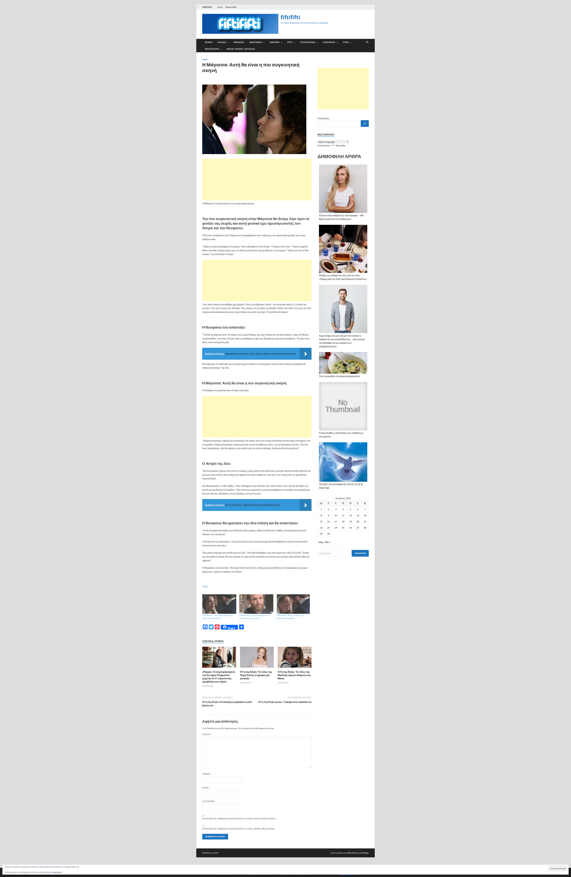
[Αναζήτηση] (365, 123)
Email (206, 787)
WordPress (353, 853)
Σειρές (205, 60)
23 (328, 527)
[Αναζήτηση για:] (343, 553)
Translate (340, 145)
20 (357, 521)
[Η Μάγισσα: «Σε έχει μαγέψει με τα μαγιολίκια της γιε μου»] (256, 604)
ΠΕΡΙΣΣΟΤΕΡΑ (212, 49)
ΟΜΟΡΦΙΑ (274, 42)
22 (321, 527)
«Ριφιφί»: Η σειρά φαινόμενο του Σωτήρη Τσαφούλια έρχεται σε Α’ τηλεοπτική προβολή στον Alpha (218, 676)
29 (321, 533)
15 (321, 521)
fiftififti (290, 17)
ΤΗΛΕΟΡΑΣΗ (329, 42)
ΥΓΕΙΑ (346, 42)
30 (328, 533)
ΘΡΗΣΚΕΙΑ (239, 42)
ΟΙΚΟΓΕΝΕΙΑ (255, 42)
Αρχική (220, 7)
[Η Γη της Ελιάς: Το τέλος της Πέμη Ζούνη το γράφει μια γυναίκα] (257, 658)
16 (328, 521)
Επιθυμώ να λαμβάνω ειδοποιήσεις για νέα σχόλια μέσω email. (239, 818)
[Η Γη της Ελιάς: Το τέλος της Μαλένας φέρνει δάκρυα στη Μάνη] (295, 658)
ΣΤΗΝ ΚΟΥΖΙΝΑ (307, 42)
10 (335, 515)
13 (357, 515)
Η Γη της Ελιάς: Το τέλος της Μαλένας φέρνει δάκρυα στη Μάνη (294, 675)
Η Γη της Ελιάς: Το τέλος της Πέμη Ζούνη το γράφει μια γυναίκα (256, 675)
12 (350, 515)
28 (365, 527)
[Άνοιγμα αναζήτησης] (367, 42)
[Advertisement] (257, 179)
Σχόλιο (207, 734)
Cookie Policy (56, 872)
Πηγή (205, 586)
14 (365, 515)
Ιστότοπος (208, 801)
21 (365, 521)
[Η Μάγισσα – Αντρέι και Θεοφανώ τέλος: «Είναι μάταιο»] (219, 604)
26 (350, 527)
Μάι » (327, 542)
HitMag (364, 853)
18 (343, 521)
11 (343, 515)
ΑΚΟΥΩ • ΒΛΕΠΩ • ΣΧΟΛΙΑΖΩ (240, 49)
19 (350, 521)
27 (357, 527)
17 (335, 521)
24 (335, 527)
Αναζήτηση (323, 118)
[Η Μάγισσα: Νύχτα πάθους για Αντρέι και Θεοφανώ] (293, 604)
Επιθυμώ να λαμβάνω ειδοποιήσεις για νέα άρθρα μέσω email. (239, 829)
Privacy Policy (230, 7)
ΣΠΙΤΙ (289, 42)
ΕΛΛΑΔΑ (222, 42)
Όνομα (207, 774)
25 (343, 527)
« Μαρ (320, 542)
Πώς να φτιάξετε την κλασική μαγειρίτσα (339, 376)
